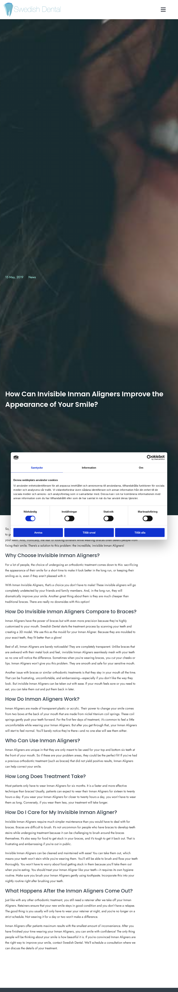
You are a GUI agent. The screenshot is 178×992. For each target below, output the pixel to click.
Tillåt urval (89, 532)
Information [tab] (89, 467)
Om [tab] (141, 467)
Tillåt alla (140, 532)
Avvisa (38, 532)
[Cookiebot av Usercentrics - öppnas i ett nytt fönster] (149, 457)
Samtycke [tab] (37, 467)
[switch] (69, 518)
